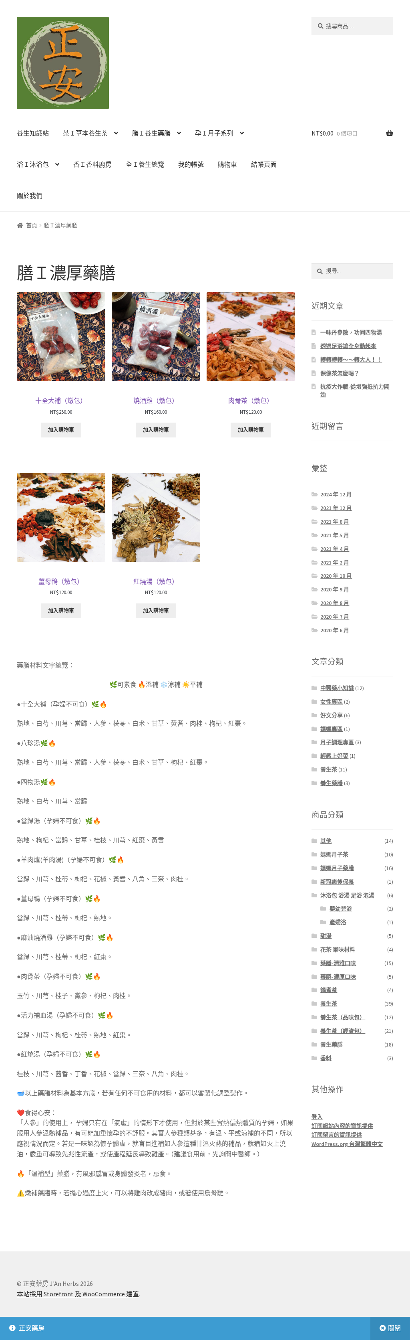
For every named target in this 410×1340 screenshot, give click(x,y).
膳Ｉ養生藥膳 (151, 133)
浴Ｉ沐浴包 (33, 164)
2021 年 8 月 (334, 521)
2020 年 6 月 (334, 630)
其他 (326, 840)
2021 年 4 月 (334, 549)
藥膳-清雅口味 (338, 963)
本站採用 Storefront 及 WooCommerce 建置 (78, 1294)
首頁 (31, 225)
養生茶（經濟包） (342, 1030)
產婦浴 (338, 922)
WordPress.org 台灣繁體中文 (347, 1144)
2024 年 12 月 (336, 494)
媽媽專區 (331, 729)
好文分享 (331, 715)
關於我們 (29, 196)
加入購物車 (61, 429)
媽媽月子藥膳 (337, 868)
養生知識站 (33, 133)
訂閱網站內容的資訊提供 (342, 1125)
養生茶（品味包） (342, 1017)
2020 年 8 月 (334, 603)
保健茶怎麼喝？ (340, 373)
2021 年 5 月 (334, 535)
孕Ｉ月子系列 (214, 133)
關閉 (394, 1328)
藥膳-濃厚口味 (338, 976)
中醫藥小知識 (337, 688)
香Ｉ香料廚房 (92, 164)
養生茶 (328, 769)
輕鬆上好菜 (334, 755)
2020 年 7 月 (334, 616)
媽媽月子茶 (334, 854)
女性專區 (331, 701)
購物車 (227, 164)
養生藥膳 (331, 783)
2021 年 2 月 (334, 562)
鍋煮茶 (328, 990)
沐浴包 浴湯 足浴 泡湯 (347, 895)
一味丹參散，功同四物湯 (351, 332)
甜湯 (326, 935)
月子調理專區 (337, 742)
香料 (326, 1058)
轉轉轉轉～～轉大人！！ (351, 359)
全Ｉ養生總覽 (145, 164)
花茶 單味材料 (337, 949)
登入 (317, 1116)
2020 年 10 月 (336, 575)
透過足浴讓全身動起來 (348, 346)
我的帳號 (191, 164)
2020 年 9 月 (334, 589)
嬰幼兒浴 (341, 908)
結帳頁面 (264, 164)
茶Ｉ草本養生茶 (85, 133)
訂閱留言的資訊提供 (337, 1134)
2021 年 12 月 (336, 508)
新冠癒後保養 (337, 881)
